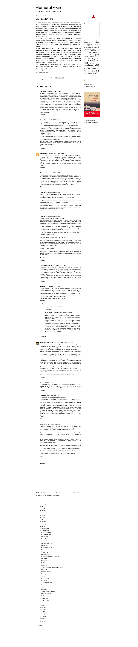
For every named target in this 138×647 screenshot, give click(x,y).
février (43, 616)
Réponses (44, 304)
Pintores (94, 68)
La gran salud (44, 536)
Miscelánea (88, 65)
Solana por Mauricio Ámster (48, 591)
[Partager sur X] (59, 78)
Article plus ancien (75, 492)
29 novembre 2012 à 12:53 (53, 216)
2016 (41, 517)
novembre (44, 530)
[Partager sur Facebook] (61, 78)
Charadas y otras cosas (47, 549)
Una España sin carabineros (48, 541)
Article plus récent (40, 492)
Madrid (85, 58)
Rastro (94, 72)
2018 (41, 513)
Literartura (93, 50)
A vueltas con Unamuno (47, 543)
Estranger (43, 424)
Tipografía (86, 73)
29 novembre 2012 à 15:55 (49, 382)
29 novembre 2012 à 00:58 (51, 120)
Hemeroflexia (48, 7)
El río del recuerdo (46, 532)
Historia (87, 49)
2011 (41, 621)
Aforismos (86, 41)
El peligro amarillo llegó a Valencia (50, 556)
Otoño (42, 596)
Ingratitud (43, 587)
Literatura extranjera (90, 56)
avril (42, 611)
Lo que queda (44, 545)
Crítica (89, 46)
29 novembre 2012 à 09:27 (53, 173)
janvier (43, 618)
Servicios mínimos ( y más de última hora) (52, 567)
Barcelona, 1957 (45, 571)
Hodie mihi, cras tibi (46, 593)
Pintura (85, 70)
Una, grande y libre (46, 534)
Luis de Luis (44, 558)
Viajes (93, 73)
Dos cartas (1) (44, 580)
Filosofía (96, 46)
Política (42, 79)
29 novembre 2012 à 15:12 (67, 342)
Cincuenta (44, 589)
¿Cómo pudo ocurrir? (46, 582)
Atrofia (43, 576)
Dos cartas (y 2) (45, 578)
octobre (43, 598)
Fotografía (87, 47)
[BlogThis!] (58, 78)
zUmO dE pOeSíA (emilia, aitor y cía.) (50, 342)
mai (42, 609)
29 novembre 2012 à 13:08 (53, 286)
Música (85, 67)
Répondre (42, 114)
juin (42, 607)
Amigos (97, 42)
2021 (41, 506)
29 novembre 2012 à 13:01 (59, 265)
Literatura (86, 53)
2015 (41, 519)
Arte (96, 44)
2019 (41, 511)
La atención (44, 569)
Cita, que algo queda (46, 552)
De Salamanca (45, 563)
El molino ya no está (46, 547)
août (42, 603)
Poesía (93, 70)
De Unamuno (44, 565)
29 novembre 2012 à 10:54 (53, 192)
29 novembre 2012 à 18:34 (52, 395)
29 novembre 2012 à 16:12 (57, 307)
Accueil (58, 492)
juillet (42, 605)
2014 (41, 522)
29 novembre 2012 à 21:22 (53, 424)
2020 (41, 508)
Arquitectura (89, 44)
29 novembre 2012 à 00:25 (54, 91)
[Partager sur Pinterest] (63, 78)
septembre (44, 601)
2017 (41, 515)
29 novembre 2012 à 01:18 (59, 153)
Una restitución (45, 539)
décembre (44, 528)
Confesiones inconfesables (48, 585)
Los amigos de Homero (47, 574)
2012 (41, 526)
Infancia (93, 49)
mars (42, 614)
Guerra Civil (96, 47)
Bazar (85, 46)
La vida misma (45, 554)
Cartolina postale (45, 560)
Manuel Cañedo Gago (46, 153)
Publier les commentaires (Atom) (51, 495)
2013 (41, 524)
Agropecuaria (87, 42)
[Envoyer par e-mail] (56, 78)
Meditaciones (92, 63)
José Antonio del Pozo (46, 265)
